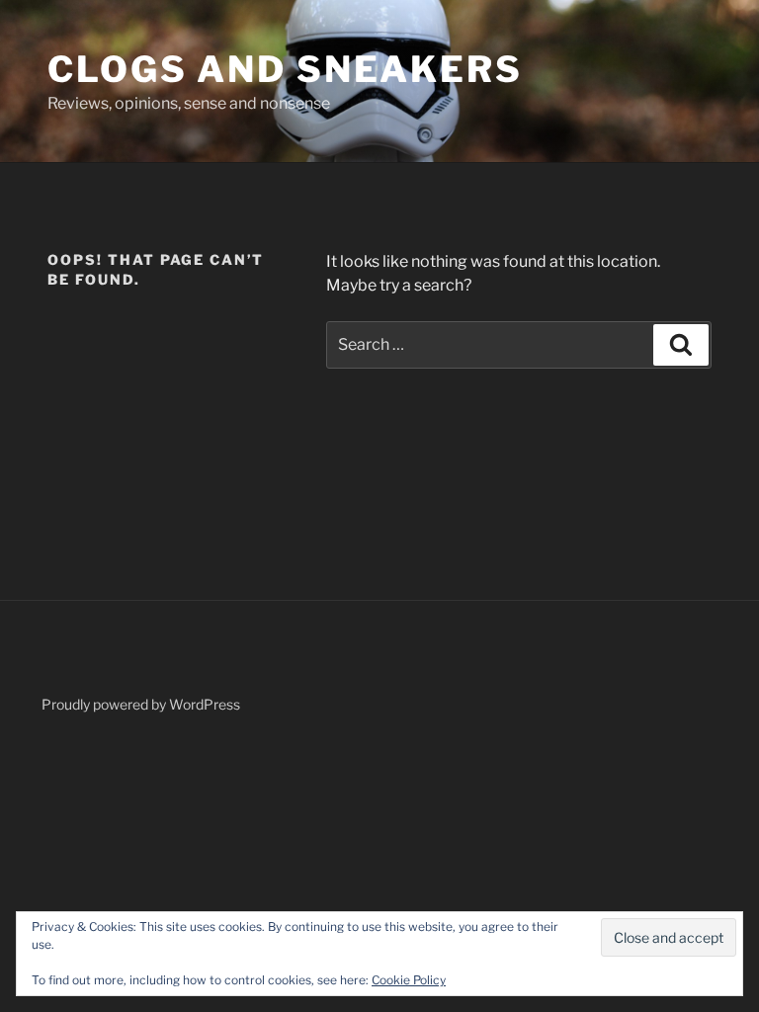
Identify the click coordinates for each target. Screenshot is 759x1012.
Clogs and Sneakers (285, 69)
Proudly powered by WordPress (141, 704)
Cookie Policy (409, 979)
